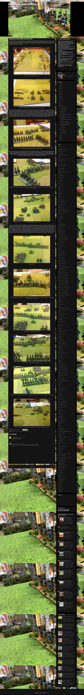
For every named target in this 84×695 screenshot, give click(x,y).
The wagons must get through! (68, 659)
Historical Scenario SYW (62, 283)
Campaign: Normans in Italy (63, 211)
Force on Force (61, 235)
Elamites (59, 222)
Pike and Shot (60, 356)
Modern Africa (60, 332)
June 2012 (62, 127)
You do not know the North (64, 580)
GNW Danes (60, 250)
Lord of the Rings (61, 321)
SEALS (59, 392)
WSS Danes (60, 472)
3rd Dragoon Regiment (67, 552)
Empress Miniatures (61, 224)
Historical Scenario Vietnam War (64, 287)
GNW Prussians (61, 252)
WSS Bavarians (61, 468)
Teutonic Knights (61, 429)
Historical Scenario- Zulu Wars (63, 295)
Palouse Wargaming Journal (64, 551)
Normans (59, 349)
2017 (60, 97)
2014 (60, 102)
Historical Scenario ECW (62, 278)
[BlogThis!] (24, 429)
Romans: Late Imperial (62, 375)
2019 (60, 94)
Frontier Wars (60, 242)
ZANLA (59, 485)
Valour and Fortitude (61, 446)
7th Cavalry (60, 153)
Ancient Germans (61, 166)
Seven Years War (61, 397)
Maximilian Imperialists (62, 330)
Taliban (59, 423)
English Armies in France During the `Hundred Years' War (68, 518)
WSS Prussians (61, 479)
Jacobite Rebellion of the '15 (63, 308)
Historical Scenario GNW (62, 280)
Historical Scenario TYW (62, 285)
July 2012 (62, 113)
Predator (59, 360)
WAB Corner (61, 541)
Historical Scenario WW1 (62, 291)
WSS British (60, 470)
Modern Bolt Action (61, 334)
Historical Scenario (61, 270)
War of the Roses (61, 455)
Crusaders (60, 218)
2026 (60, 83)
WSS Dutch (60, 474)
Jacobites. (60, 311)
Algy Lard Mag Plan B (67, 533)
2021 (60, 91)
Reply (13, 440)
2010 (60, 137)
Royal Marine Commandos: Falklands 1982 (65, 125)
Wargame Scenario (61, 459)
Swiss (59, 408)
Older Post (52, 466)
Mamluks (59, 328)
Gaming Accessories (61, 246)
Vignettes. (60, 449)
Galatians (60, 244)
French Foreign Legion (62, 239)
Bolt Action (60, 196)
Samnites (59, 382)
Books (59, 198)
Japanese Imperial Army (62, 313)
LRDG (59, 323)
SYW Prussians (61, 420)
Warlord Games (61, 461)
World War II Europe (61, 464)
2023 (60, 88)
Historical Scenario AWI (62, 276)
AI (58, 162)
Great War (60, 265)
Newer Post (11, 466)
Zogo (59, 487)
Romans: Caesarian (61, 371)
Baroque (59, 190)
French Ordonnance (61, 241)
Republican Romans (61, 367)
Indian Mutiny (60, 300)
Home (32, 466)
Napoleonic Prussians (62, 345)
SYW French (60, 418)
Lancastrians (60, 315)
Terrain (59, 425)
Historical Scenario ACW (62, 272)
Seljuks (59, 395)
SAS (59, 386)
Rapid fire (60, 362)
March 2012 (62, 130)
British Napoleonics (61, 201)
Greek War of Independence (63, 267)
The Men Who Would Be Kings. (63, 431)
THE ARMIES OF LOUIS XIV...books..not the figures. (68, 632)
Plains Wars (60, 358)
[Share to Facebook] (26, 429)
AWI (59, 183)
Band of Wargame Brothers (23, 4)
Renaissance (60, 364)
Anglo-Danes (60, 170)
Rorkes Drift (60, 377)
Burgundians (60, 207)
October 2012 (63, 108)
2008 (60, 140)
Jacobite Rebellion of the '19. (63, 310)
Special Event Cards (61, 407)
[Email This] (22, 429)
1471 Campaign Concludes (68, 592)
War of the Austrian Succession (63, 453)
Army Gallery (60, 175)
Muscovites (60, 339)
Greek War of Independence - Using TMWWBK (68, 639)
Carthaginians (60, 216)
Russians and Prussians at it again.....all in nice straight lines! (68, 624)
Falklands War (60, 229)
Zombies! (59, 489)
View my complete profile (67, 76)
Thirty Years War (61, 433)
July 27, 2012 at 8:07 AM (19, 443)
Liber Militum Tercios (62, 317)
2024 (60, 86)
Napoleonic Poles (22, 431)
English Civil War (61, 226)
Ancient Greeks (61, 168)
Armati (59, 173)
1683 (59, 147)
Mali (59, 326)
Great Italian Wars (61, 261)
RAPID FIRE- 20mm (66, 666)
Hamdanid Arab (61, 269)
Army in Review (61, 177)
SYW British (60, 416)
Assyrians (60, 179)
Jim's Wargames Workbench (64, 532)
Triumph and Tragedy (62, 436)
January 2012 (63, 133)
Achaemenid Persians (62, 155)
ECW (59, 220)
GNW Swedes (60, 257)
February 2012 (63, 132)
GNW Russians (61, 254)
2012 (60, 105)
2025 (60, 85)
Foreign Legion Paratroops (63, 237)
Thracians (60, 435)
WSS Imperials (60, 477)
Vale (59, 444)
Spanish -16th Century (62, 401)
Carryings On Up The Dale (64, 516)
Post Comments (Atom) (34, 470)
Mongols (59, 336)
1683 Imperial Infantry (62, 149)
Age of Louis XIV (61, 160)
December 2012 (63, 106)
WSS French (60, 476)
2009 (60, 138)
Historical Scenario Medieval (63, 282)
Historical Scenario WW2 (62, 293)
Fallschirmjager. (61, 231)
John (13, 443)
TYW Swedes (60, 438)
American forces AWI (62, 164)
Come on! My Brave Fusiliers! (65, 570)
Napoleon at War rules (15, 431)
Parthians (60, 354)
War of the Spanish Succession (63, 457)
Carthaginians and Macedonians (69, 673)
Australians (60, 181)
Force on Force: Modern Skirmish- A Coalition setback (65, 122)
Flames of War (60, 233)
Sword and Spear (61, 410)
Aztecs (59, 188)
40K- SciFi (60, 151)
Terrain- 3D (60, 427)
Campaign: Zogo (61, 213)
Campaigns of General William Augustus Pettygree (65, 561)
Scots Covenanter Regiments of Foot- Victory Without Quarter (68, 582)
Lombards (60, 319)
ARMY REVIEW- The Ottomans (68, 653)
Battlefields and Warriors (64, 591)
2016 (60, 99)
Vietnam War (60, 448)
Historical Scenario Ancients (63, 274)
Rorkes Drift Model (61, 379)
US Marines (60, 440)
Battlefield (60, 194)
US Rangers (60, 442)
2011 (60, 135)
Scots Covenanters (61, 390)
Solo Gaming (60, 399)
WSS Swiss (60, 481)
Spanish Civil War (61, 403)
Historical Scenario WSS (62, 289)
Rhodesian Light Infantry (62, 369)
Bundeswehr (60, 205)
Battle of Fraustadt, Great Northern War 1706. (67, 681)
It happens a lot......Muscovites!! (68, 646)
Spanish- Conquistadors (62, 405)
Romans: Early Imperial (62, 373)
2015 (60, 100)
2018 (60, 96)
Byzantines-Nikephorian (62, 209)
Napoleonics (28, 431)
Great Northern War (61, 263)
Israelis (59, 306)
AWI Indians (60, 185)
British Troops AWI (61, 203)
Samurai (59, 384)
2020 (60, 93)
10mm (59, 145)
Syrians (59, 412)
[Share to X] (25, 429)
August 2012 (62, 111)
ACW (59, 157)
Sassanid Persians (61, 388)
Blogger (47, 692)
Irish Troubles (60, 304)
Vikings (59, 451)
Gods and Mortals (61, 259)
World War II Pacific (61, 466)
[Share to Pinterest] (27, 429)
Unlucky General (62, 601)
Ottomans (60, 351)
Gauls (59, 248)
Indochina (60, 302)
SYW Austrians (60, 414)
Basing (59, 192)
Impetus (59, 298)
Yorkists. (59, 483)
